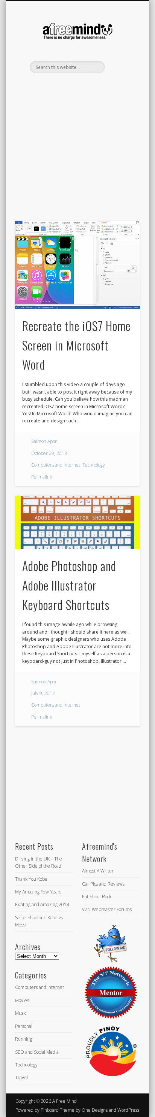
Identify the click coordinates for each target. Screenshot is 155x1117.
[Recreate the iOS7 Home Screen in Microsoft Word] (77, 265)
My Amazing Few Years (38, 892)
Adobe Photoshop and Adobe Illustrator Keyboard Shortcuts (69, 585)
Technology (93, 465)
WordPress (128, 1110)
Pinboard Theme (57, 1110)
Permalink (41, 477)
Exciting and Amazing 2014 (42, 904)
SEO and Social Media (37, 1052)
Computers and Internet (55, 465)
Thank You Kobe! (32, 879)
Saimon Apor (44, 441)
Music (20, 1013)
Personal (23, 1026)
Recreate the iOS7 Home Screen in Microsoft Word (76, 345)
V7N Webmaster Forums (107, 909)
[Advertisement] (77, 159)
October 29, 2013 (49, 453)
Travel (21, 1077)
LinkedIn (84, 86)
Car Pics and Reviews (103, 884)
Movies (22, 1000)
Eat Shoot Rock (96, 896)
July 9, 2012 (43, 693)
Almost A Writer (98, 871)
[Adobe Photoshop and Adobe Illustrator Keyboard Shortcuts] (77, 522)
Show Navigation (121, 67)
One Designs (95, 1110)
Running (23, 1039)
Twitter (69, 86)
